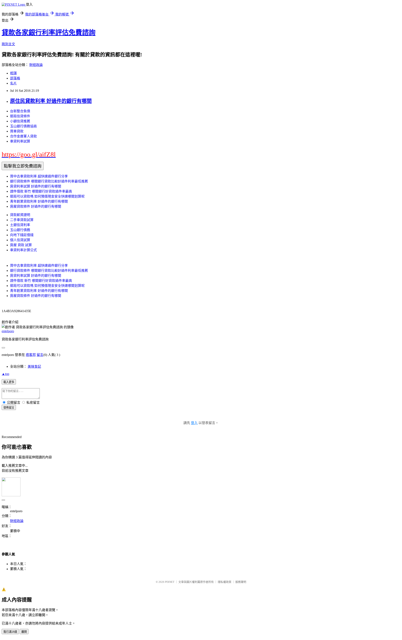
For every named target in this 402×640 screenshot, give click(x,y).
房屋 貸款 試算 (21, 245)
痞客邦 (31, 355)
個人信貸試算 (20, 240)
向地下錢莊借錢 (22, 235)
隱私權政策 (224, 581)
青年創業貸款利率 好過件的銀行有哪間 (39, 201)
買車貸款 (16, 131)
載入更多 (8, 382)
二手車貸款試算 (22, 220)
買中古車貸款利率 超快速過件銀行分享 (39, 176)
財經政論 (36, 65)
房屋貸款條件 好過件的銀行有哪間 (35, 206)
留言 (40, 355)
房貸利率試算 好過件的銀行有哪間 (35, 186)
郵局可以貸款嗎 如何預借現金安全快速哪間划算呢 (47, 196)
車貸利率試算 (20, 141)
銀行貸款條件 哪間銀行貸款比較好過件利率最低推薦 (49, 181)
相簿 (13, 73)
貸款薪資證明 (20, 215)
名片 (13, 83)
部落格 (15, 78)
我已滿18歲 (10, 631)
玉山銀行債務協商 (23, 126)
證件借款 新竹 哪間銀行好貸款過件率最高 (41, 191)
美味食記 (34, 366)
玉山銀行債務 (20, 230)
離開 (24, 631)
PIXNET (169, 581)
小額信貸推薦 (20, 121)
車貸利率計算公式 (23, 250)
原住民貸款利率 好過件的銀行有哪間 (51, 101)
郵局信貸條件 (20, 116)
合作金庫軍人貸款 (23, 136)
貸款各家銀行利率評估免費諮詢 (48, 32)
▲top (5, 374)
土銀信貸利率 (20, 225)
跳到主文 (8, 44)
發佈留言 (8, 407)
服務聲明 (240, 581)
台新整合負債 (20, 111)
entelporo (8, 331)
